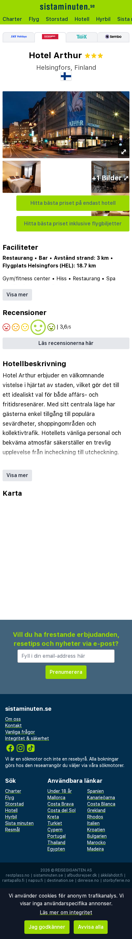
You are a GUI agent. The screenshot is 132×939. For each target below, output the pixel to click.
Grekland (96, 810)
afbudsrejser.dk (82, 875)
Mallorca (56, 797)
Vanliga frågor (20, 732)
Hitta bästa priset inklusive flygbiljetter (73, 224)
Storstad (57, 19)
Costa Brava (60, 804)
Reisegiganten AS (73, 870)
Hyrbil (103, 19)
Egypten (56, 849)
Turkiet (54, 823)
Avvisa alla (90, 927)
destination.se (60, 880)
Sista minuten (19, 823)
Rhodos (95, 816)
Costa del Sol (61, 810)
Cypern (54, 829)
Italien (93, 823)
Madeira (95, 849)
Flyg (34, 19)
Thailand (56, 842)
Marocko (96, 842)
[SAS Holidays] (18, 37)
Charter (12, 19)
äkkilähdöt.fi (112, 875)
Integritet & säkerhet (27, 738)
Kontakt (13, 725)
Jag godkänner (47, 927)
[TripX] (82, 37)
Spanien (95, 791)
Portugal (56, 836)
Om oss (13, 719)
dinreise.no (88, 880)
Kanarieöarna (101, 797)
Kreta (53, 816)
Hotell (82, 19)
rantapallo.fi (13, 880)
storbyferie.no (116, 880)
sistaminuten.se (48, 875)
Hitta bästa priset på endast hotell (73, 203)
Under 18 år (59, 791)
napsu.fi (35, 880)
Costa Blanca (101, 804)
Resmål (12, 829)
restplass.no (17, 875)
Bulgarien (97, 836)
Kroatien (96, 829)
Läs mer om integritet (66, 912)
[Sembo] (113, 37)
